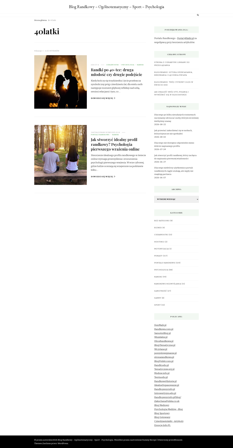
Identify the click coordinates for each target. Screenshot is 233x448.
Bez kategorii (162, 221)
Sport (157, 305)
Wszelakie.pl (160, 337)
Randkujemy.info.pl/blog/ (167, 397)
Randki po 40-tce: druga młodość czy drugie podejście (116, 72)
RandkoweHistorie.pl (165, 381)
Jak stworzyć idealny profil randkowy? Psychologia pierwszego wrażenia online (115, 144)
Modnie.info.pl (161, 373)
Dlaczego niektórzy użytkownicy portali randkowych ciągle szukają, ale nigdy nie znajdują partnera (173, 171)
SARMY (157, 298)
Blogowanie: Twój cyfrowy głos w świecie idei (173, 83)
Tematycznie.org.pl (164, 369)
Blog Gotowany (162, 417)
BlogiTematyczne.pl (164, 345)
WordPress (63, 443)
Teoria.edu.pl (161, 377)
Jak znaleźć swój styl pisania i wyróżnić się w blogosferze (171, 93)
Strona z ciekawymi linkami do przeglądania (172, 63)
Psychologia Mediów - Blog (168, 409)
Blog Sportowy (162, 413)
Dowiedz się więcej (102, 98)
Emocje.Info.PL (162, 425)
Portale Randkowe (100, 135)
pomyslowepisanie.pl (165, 353)
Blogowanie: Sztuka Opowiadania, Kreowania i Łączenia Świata (173, 73)
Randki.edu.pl (161, 365)
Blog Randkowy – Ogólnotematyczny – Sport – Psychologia (116, 6)
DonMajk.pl (160, 325)
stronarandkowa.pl (164, 357)
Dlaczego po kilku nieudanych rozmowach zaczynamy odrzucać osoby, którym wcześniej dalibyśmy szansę (176, 118)
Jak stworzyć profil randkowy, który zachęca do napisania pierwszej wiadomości (175, 157)
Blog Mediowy (161, 405)
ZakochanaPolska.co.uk (166, 401)
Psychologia (127, 65)
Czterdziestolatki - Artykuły (169, 421)
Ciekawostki (112, 65)
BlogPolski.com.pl (163, 361)
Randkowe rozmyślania (167, 284)
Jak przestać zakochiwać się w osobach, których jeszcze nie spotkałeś (173, 132)
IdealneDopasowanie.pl (166, 385)
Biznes (158, 228)
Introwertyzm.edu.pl (165, 393)
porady (158, 256)
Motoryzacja (161, 249)
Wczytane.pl (160, 349)
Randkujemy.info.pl (164, 389)
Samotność (160, 291)
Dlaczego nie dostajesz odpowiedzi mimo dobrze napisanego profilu (174, 144)
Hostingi (159, 242)
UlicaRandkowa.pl (163, 341)
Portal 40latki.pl (185, 38)
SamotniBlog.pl (162, 333)
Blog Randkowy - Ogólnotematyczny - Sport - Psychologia (85, 440)
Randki (140, 65)
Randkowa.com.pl (163, 329)
